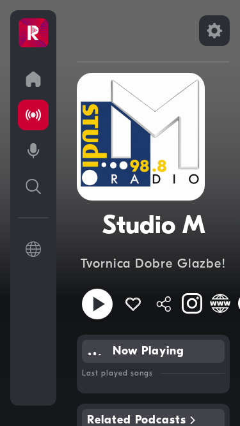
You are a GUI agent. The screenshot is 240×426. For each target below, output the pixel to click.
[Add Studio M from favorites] (133, 304)
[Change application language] (33, 249)
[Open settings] (214, 30)
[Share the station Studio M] (164, 304)
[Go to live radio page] (33, 115)
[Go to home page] (33, 79)
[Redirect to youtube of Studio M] (220, 303)
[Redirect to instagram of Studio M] (192, 303)
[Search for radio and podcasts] (33, 186)
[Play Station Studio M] (97, 304)
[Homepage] (33, 33)
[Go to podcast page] (33, 150)
